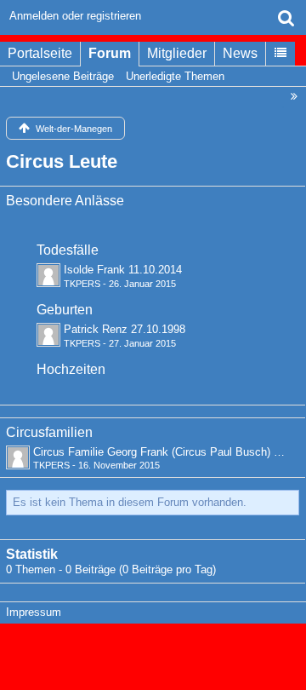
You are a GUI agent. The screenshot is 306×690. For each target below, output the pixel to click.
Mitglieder (177, 53)
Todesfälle (68, 250)
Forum (109, 53)
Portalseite (40, 53)
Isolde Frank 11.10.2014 (123, 269)
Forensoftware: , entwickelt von (153, 649)
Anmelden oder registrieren (75, 15)
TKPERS (82, 284)
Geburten (65, 309)
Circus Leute (61, 161)
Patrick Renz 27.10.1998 (124, 329)
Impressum (33, 612)
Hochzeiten (71, 369)
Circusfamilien (49, 432)
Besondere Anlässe (65, 200)
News (240, 53)
